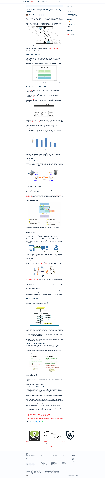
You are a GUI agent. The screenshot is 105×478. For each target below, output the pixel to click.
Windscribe (63, 461)
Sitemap (77, 475)
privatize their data (29, 90)
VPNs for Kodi (43, 463)
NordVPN (63, 455)
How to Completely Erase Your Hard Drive (33, 443)
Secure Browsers (53, 462)
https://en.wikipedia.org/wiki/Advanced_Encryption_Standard (39, 414)
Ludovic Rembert (31, 14)
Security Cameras (53, 465)
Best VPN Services (43, 455)
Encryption (73, 460)
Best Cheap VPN (43, 456)
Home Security (53, 464)
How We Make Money (74, 461)
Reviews (52, 1)
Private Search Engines (54, 461)
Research (73, 459)
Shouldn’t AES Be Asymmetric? (72, 14)
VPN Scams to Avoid (44, 464)
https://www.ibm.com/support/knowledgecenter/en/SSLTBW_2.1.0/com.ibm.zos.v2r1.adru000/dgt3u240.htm (47, 418)
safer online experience (54, 48)
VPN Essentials (45, 1)
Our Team (73, 457)
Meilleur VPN (43, 465)
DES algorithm (33, 99)
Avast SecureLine (64, 463)
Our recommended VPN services (32, 279)
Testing (73, 458)
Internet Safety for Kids (54, 456)
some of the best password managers (51, 292)
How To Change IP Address (66, 443)
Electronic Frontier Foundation (37, 121)
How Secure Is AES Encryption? (72, 15)
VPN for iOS (42, 462)
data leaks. (59, 403)
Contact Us (73, 462)
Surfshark (63, 456)
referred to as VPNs (42, 235)
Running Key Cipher (47, 443)
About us (65, 1)
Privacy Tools (58, 1)
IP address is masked (43, 263)
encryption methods (35, 282)
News (39, 1)
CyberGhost (63, 462)
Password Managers (54, 463)
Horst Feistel (33, 96)
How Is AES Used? (70, 11)
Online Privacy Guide (54, 455)
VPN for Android (43, 461)
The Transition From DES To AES (72, 10)
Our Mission (73, 455)
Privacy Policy (69, 475)
